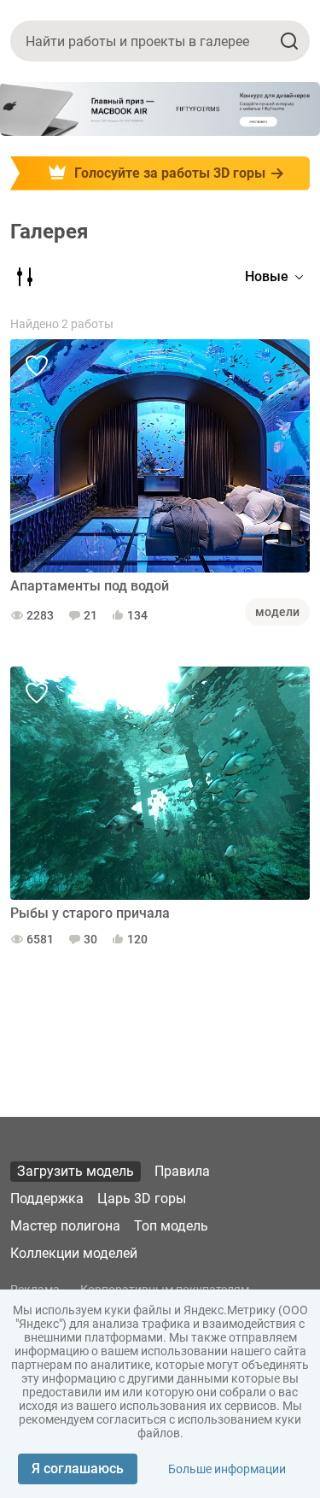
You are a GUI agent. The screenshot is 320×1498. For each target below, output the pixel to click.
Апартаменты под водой (89, 586)
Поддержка (47, 1198)
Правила (182, 1171)
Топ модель (171, 1226)
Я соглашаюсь (78, 1468)
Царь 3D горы (141, 1198)
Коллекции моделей (73, 1253)
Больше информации (227, 1469)
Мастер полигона (65, 1226)
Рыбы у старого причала (90, 913)
